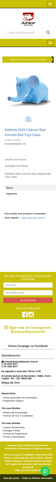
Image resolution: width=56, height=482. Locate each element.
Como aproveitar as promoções (20, 397)
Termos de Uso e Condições (18, 415)
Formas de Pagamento (15, 433)
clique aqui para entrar (33, 217)
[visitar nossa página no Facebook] (25, 316)
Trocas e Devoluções (14, 436)
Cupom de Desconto (14, 427)
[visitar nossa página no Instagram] (31, 316)
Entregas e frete (11, 430)
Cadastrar (29, 300)
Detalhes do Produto (15, 159)
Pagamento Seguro (13, 400)
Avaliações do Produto (16, 165)
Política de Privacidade (15, 412)
